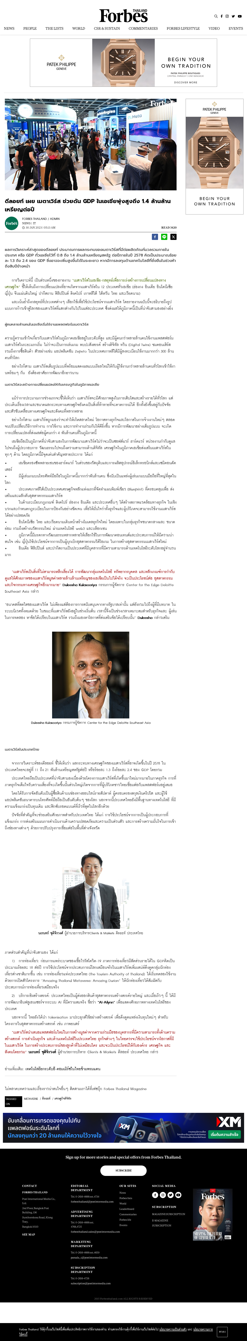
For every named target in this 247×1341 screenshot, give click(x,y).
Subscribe (124, 1170)
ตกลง (222, 1332)
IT (34, 223)
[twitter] (173, 238)
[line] (164, 238)
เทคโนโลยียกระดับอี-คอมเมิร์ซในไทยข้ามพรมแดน (62, 1069)
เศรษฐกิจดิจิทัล (62, 1098)
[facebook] (155, 238)
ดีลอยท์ (46, 1098)
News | (27, 223)
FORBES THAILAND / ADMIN (41, 219)
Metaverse (31, 1099)
